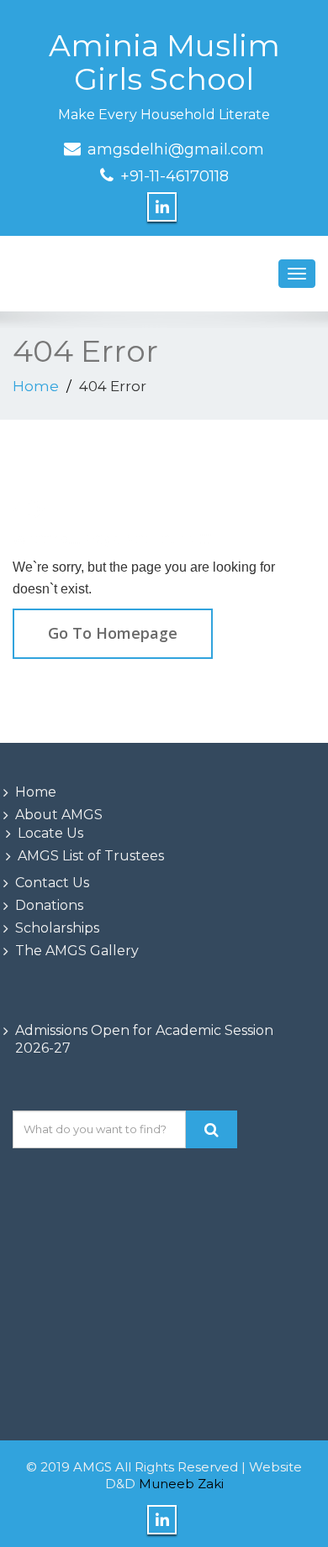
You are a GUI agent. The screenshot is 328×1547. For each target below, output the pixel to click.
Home (36, 386)
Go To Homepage (112, 633)
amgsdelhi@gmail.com (175, 149)
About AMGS (59, 815)
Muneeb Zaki (181, 1484)
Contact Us (52, 883)
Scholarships (57, 928)
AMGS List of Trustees (91, 856)
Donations (49, 905)
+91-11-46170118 (174, 176)
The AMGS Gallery (77, 951)
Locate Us (50, 833)
